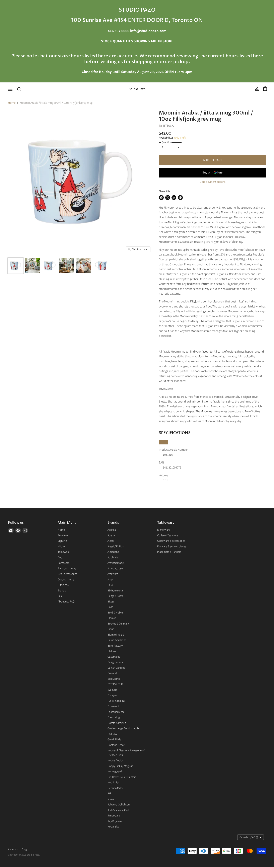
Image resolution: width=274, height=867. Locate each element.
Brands (62, 591)
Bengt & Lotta (115, 596)
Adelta (111, 535)
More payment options (212, 182)
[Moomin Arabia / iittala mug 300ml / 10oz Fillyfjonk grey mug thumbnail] (15, 266)
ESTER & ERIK (115, 684)
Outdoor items (66, 580)
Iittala (168, 126)
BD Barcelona (115, 591)
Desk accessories (67, 574)
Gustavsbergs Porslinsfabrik (123, 728)
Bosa (110, 607)
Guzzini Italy (114, 739)
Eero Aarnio (114, 679)
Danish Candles (116, 668)
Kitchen (62, 547)
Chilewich (113, 651)
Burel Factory (115, 646)
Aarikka (112, 530)
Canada (248, 837)
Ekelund (112, 673)
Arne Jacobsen (116, 569)
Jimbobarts (114, 816)
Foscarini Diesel (116, 712)
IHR (110, 794)
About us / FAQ (66, 602)
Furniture (63, 535)
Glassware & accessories (171, 541)
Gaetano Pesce (116, 745)
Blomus (112, 618)
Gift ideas (63, 585)
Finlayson (113, 695)
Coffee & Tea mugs (167, 535)
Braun (111, 629)
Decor (61, 558)
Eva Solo (112, 690)
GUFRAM (113, 734)
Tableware (64, 552)
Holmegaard (115, 772)
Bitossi (111, 602)
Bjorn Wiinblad (116, 635)
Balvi (110, 585)
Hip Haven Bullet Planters (122, 777)
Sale (60, 596)
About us (12, 849)
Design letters (115, 662)
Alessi (111, 541)
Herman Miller (115, 788)
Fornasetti (63, 563)
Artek (110, 580)
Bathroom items (67, 569)
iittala (111, 799)
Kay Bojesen (115, 821)
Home (11, 102)
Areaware (113, 574)
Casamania (114, 657)
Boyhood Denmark (118, 624)
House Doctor (115, 760)
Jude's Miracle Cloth (119, 810)
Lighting (62, 541)
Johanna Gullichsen (119, 805)
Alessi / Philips (116, 547)
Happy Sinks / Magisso (120, 766)
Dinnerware (163, 530)
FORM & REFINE (116, 701)
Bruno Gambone (117, 640)
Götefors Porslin (117, 723)
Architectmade (116, 563)
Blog (24, 849)
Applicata (113, 558)
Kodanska (113, 827)
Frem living (114, 717)
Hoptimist (113, 783)
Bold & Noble (115, 613)
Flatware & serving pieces (171, 547)
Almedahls (113, 552)
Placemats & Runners (169, 552)
